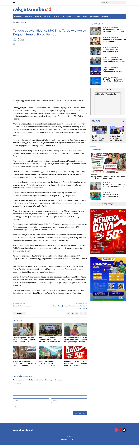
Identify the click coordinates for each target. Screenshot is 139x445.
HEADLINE (18, 16)
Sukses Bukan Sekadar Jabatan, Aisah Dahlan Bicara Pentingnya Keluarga (24, 363)
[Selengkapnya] (123, 121)
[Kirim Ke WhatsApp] (85, 313)
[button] (124, 2)
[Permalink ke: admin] (15, 39)
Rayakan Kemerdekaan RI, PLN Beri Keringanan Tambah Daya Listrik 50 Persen (75, 363)
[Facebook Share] (68, 313)
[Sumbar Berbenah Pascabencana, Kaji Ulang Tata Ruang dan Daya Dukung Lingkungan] (50, 352)
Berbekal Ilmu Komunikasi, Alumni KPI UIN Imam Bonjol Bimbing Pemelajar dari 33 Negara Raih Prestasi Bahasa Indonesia (99, 138)
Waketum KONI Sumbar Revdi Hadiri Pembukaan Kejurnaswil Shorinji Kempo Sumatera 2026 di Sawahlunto (114, 40)
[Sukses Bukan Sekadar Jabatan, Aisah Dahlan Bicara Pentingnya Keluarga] (24, 352)
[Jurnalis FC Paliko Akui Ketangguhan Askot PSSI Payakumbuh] (95, 196)
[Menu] (14, 2)
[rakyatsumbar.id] (32, 9)
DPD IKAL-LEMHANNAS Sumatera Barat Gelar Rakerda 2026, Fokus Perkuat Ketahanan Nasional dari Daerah (50, 340)
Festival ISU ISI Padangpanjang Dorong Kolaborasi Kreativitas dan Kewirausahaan (113, 70)
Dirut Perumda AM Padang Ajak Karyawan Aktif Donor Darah (113, 50)
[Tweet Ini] (72, 313)
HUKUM (56, 16)
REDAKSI (70, 436)
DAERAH (105, 16)
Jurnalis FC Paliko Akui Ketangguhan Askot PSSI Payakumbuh (112, 195)
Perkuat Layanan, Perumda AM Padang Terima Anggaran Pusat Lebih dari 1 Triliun (24, 340)
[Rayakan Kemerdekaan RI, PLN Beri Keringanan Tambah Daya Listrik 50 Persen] (75, 352)
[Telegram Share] (81, 313)
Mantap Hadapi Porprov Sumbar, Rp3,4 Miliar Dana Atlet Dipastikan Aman (107, 178)
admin (19, 38)
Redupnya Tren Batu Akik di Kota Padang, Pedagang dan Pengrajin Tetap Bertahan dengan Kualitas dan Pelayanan (117, 138)
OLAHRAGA (66, 16)
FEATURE (77, 16)
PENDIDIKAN (94, 16)
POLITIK (38, 16)
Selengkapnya (107, 204)
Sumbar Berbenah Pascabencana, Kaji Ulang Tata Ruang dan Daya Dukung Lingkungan (49, 363)
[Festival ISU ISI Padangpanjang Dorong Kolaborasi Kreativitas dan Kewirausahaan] (95, 71)
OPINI (85, 16)
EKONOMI (47, 16)
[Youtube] (120, 430)
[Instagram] (116, 430)
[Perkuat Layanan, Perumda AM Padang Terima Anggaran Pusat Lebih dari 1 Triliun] (24, 329)
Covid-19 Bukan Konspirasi (22, 304)
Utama (15, 27)
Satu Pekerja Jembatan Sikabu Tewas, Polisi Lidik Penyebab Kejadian (70, 305)
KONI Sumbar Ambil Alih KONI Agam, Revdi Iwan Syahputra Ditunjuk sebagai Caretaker (75, 340)
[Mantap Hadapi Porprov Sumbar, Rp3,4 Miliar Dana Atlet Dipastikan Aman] (108, 163)
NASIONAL (28, 16)
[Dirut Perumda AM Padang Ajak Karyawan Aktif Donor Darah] (95, 51)
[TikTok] (124, 430)
